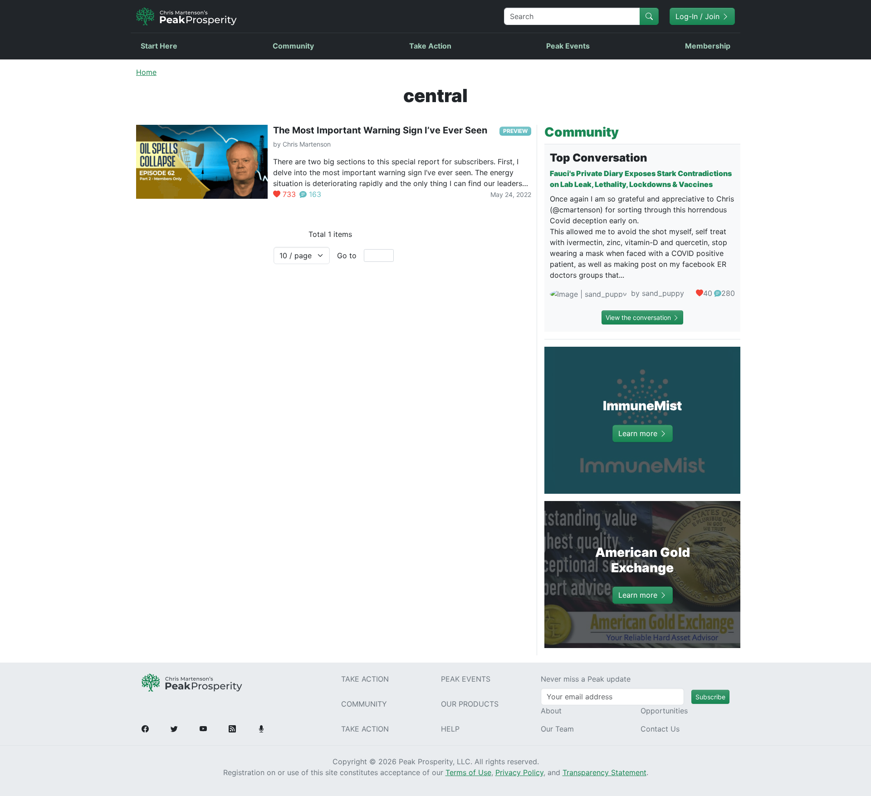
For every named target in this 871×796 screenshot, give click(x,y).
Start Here (159, 45)
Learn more (639, 433)
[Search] (649, 16)
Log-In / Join (698, 16)
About (551, 710)
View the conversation (639, 317)
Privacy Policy (519, 772)
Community (293, 45)
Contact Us (660, 728)
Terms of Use (468, 772)
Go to (347, 255)
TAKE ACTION (365, 678)
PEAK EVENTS (465, 678)
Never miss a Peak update (586, 678)
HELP (450, 728)
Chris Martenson (307, 144)
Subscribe (710, 697)
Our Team (557, 728)
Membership (707, 45)
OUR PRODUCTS (470, 703)
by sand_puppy (656, 293)
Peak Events (568, 45)
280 (728, 293)
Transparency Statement (604, 772)
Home (146, 72)
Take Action (430, 45)
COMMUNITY (364, 703)
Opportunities (664, 710)
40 (707, 293)
